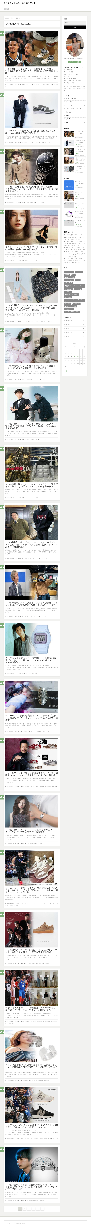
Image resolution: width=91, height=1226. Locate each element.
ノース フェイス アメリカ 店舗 (31, 616)
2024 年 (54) (68, 328)
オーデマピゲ (69, 282)
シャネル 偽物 (68, 69)
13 (74, 357)
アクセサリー (25, 731)
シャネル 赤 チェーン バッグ (33, 379)
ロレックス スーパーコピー (71, 74)
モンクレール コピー (70, 78)
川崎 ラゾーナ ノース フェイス (31, 558)
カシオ (39, 673)
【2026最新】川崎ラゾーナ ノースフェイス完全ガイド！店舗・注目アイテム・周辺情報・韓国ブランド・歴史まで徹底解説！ (31, 544)
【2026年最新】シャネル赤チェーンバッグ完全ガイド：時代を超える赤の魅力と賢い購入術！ (30, 367)
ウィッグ (69, 102)
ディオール (78, 289)
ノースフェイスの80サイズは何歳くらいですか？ (45, 786)
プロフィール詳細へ (74, 62)
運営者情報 (6, 9)
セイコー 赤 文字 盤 (30, 202)
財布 (67, 119)
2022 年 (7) (68, 336)
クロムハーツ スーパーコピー (72, 80)
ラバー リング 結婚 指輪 (35, 731)
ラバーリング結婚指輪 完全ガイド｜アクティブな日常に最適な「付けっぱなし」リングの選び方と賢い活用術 (31, 717)
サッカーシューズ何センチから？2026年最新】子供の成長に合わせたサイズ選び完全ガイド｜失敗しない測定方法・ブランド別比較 (31, 890)
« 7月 (65, 371)
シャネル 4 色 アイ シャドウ (40, 321)
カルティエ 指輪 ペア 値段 (36, 1080)
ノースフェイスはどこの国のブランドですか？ (74, 300)
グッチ (40, 843)
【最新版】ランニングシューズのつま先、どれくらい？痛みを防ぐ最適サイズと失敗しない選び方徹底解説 (31, 71)
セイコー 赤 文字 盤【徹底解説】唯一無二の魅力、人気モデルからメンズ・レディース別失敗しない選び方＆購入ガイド (31, 189)
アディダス (11, 1023)
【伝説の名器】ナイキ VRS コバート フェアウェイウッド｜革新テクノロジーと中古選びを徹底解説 (31, 951)
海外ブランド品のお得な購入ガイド (20, 3)
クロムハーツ (46, 731)
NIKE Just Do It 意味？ (39, 142)
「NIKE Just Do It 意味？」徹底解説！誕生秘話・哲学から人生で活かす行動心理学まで (30, 131)
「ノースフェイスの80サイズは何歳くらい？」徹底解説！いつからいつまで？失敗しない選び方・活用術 (31, 774)
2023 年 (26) (68, 332)
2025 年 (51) (68, 324)
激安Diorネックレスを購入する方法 (75, 247)
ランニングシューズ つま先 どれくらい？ (43, 84)
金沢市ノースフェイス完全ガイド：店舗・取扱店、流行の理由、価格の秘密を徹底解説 (31, 248)
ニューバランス (14, 905)
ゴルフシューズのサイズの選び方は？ (42, 1138)
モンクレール (76, 303)
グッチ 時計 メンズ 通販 (31, 843)
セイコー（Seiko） (41, 202)
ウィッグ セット (70, 309)
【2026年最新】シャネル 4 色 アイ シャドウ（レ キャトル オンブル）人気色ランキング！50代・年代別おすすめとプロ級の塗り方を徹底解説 (31, 307)
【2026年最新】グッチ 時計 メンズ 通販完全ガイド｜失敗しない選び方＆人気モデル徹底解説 (31, 831)
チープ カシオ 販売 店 (31, 673)
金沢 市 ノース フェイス (30, 260)
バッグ (23, 379)
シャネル (50, 321)
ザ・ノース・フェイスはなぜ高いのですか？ (74, 286)
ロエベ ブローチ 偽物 (71, 306)
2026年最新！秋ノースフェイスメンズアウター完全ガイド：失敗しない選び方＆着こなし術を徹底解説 (31, 485)
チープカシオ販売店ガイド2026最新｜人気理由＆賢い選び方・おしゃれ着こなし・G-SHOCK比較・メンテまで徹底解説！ (31, 660)
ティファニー (69, 289)
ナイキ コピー (68, 76)
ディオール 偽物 (68, 72)
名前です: (66, 58)
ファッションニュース (27, 84)
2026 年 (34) (68, 320)
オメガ (74, 274)
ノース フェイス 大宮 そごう (31, 439)
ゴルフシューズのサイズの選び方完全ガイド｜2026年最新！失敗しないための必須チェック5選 (31, 1126)
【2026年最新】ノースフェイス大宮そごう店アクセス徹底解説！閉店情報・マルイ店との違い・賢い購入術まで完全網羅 (31, 426)
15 (81, 357)
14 (78, 357)
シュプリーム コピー (70, 83)
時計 (23, 202)
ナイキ (48, 142)
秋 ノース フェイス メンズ (31, 497)
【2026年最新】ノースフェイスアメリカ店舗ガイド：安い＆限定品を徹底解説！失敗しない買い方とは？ (31, 604)
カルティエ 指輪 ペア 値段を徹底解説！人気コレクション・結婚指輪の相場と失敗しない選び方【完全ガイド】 (31, 1067)
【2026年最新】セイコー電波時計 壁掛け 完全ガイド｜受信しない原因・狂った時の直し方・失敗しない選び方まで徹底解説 (31, 1187)
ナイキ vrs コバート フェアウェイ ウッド (35, 963)
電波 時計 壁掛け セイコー (32, 1200)
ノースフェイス (41, 260)
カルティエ (46, 1080)
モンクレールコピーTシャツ (72, 311)
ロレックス (79, 272)
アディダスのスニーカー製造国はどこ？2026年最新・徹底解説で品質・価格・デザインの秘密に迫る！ (31, 1009)
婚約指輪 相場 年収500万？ (72, 294)
